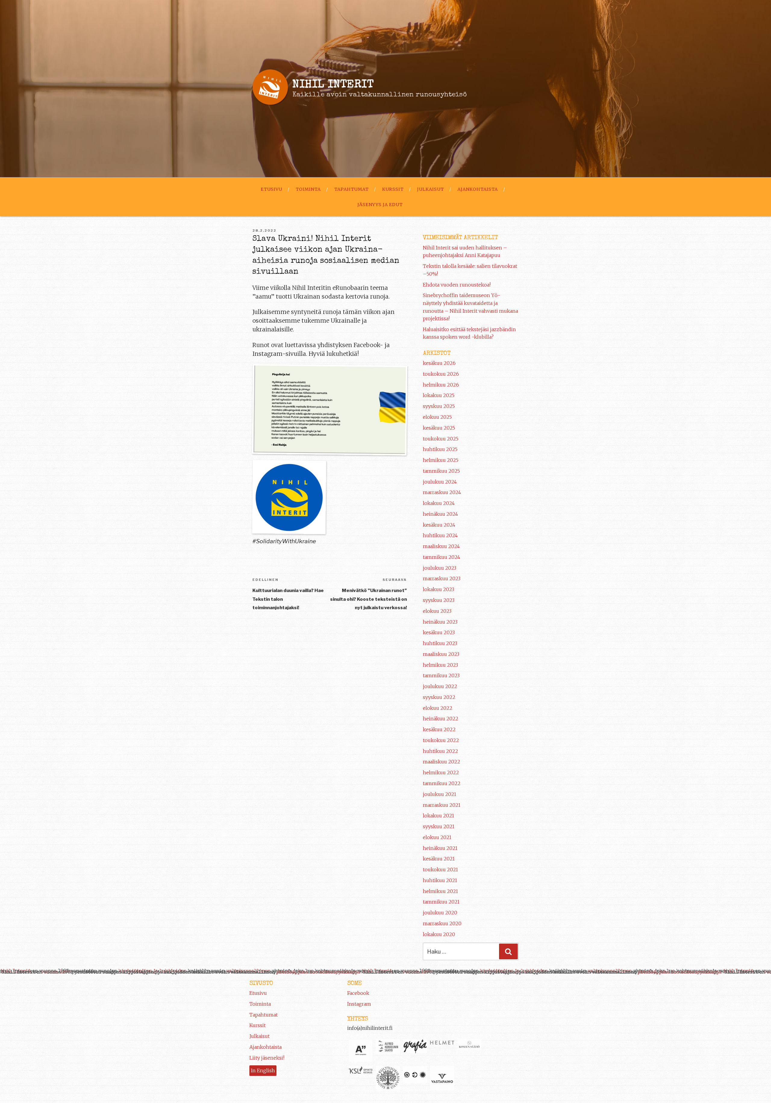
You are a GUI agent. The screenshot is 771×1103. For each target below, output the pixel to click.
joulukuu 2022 (440, 686)
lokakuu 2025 (438, 395)
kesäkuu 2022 (439, 729)
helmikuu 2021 (440, 891)
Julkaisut (430, 189)
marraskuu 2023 (441, 578)
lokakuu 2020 (439, 934)
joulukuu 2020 (440, 913)
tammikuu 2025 (441, 471)
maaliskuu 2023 (441, 654)
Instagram (359, 1004)
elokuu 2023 (437, 611)
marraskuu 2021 (441, 805)
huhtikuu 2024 (440, 535)
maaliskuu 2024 (441, 546)
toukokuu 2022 (441, 740)
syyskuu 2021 (438, 826)
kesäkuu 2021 (439, 859)
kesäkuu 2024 (439, 525)
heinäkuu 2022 (440, 719)
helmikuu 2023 (440, 665)
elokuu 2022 (437, 708)
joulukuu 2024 (440, 482)
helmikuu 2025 (440, 460)
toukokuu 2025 (440, 439)
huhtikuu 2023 (440, 643)
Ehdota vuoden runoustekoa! (457, 285)
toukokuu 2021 (440, 869)
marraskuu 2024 (442, 492)
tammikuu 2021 (441, 902)
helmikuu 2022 (441, 772)
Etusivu (271, 189)
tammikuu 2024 (441, 557)
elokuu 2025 (437, 417)
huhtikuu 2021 (440, 880)
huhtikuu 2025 (440, 449)
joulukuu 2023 (439, 568)
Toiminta (308, 189)
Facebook (358, 993)
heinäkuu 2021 (440, 848)
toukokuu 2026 (441, 374)
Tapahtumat (351, 189)
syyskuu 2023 (438, 600)
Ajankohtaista (477, 189)
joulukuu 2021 (439, 794)
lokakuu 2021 (438, 816)
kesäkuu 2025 (439, 428)
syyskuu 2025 (439, 406)
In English (263, 1070)
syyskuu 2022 (439, 697)
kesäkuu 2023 (439, 632)
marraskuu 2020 (442, 923)
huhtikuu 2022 (440, 751)
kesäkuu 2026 (439, 363)
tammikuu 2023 (441, 675)
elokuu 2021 (437, 837)
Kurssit (393, 189)
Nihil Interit (333, 85)
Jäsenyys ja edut (380, 204)
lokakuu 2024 (439, 503)
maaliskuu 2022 (441, 762)
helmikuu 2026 (441, 385)
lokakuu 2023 (438, 589)
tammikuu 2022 (441, 783)
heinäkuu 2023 (440, 622)
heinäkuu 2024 (440, 514)
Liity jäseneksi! (266, 1058)
